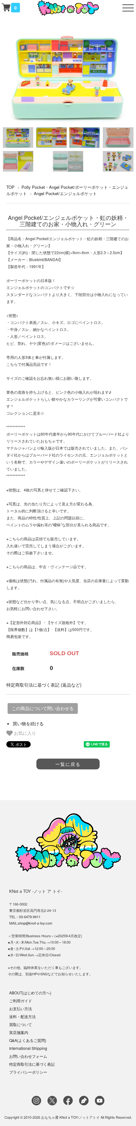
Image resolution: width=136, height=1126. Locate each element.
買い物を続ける (28, 723)
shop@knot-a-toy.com (35, 922)
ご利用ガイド (20, 1000)
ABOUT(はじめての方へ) (30, 992)
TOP (10, 187)
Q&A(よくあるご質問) (27, 1040)
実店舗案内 (18, 1032)
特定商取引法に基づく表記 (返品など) (44, 685)
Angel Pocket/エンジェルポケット (65, 193)
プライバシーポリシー (28, 1072)
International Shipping (28, 1048)
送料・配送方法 (22, 1016)
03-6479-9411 (29, 916)
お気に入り (24, 733)
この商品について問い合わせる (43, 708)
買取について (20, 1024)
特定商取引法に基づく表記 (32, 1064)
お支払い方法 (20, 1008)
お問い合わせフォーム (28, 1056)
